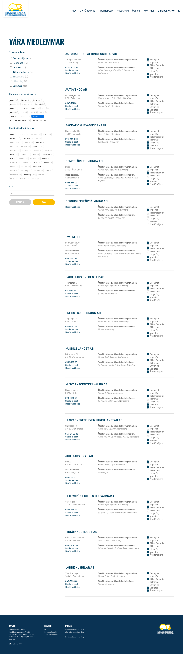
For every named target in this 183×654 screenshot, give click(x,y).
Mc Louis (33, 158)
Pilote (36, 162)
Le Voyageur (46, 154)
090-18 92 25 (71, 258)
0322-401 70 (71, 326)
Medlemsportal (170, 10)
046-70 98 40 (71, 581)
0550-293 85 (71, 362)
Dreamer (39, 142)
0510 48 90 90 (71, 545)
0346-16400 (70, 103)
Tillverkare (18, 76)
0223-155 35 (71, 509)
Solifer (42, 112)
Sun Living (24, 170)
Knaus (12, 112)
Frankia (13, 150)
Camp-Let (36, 100)
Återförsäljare (20, 58)
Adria (12, 100)
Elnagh (12, 146)
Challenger (27, 138)
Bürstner (24, 100)
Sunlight (37, 170)
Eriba (12, 108)
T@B (12, 116)
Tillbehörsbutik (21, 71)
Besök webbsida (72, 73)
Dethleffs (38, 104)
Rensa (20, 202)
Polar (31, 112)
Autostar (23, 179)
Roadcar (24, 166)
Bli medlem (106, 10)
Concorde (13, 142)
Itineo (34, 179)
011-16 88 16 (70, 290)
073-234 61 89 (71, 139)
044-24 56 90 (71, 433)
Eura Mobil (36, 146)
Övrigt (136, 10)
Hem (74, 10)
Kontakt (149, 10)
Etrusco (24, 146)
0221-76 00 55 (71, 67)
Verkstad (17, 85)
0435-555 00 (71, 182)
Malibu (21, 158)
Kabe (43, 108)
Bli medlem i (15, 644)
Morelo (44, 158)
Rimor (12, 166)
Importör (17, 67)
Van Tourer (14, 175)
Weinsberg (36, 116)
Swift (47, 170)
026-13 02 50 (71, 398)
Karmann (23, 154)
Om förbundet (88, 10)
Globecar (25, 150)
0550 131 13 (70, 477)
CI (37, 138)
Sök (44, 202)
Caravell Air (26, 104)
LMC (22, 112)
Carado (13, 104)
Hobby (22, 108)
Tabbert (23, 116)
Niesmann (13, 162)
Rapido (46, 162)
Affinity (22, 134)
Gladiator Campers (39, 120)
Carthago (13, 138)
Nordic (25, 162)
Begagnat (18, 62)
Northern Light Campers (18, 120)
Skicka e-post (71, 70)
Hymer (33, 108)
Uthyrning (18, 81)
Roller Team (37, 166)
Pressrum (123, 10)
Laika (12, 179)
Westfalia (41, 175)
